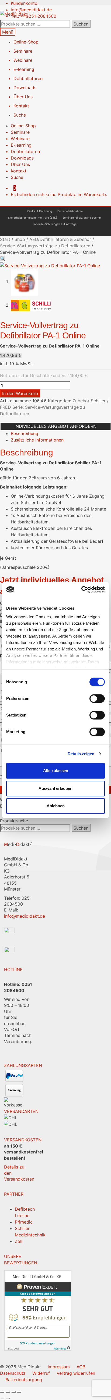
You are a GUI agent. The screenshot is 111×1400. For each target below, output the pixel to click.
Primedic (24, 1222)
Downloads (24, 87)
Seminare (22, 51)
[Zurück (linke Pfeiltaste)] (2, 1398)
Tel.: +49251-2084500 (33, 16)
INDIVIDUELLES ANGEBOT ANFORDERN (55, 426)
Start (5, 239)
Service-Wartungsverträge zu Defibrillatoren (45, 245)
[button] (2, 258)
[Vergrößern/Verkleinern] (2, 1392)
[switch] (97, 698)
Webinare (22, 60)
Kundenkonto (24, 3)
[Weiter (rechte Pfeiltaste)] (8, 1398)
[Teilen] (13, 1392)
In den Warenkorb (20, 393)
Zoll (18, 1241)
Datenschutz (13, 1373)
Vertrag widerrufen (76, 1373)
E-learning (23, 69)
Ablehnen (56, 806)
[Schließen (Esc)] (19, 1392)
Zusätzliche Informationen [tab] (37, 440)
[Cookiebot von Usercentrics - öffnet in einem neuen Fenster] (81, 589)
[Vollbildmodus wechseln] (8, 1392)
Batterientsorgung (23, 1379)
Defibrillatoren (28, 78)
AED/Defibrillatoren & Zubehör (60, 239)
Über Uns (23, 96)
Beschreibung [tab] (24, 433)
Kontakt (21, 105)
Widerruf (41, 1373)
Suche (19, 115)
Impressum (59, 1366)
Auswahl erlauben (55, 788)
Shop (20, 239)
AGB (81, 1366)
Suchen (81, 24)
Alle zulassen (55, 770)
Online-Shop (26, 42)
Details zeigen (81, 753)
